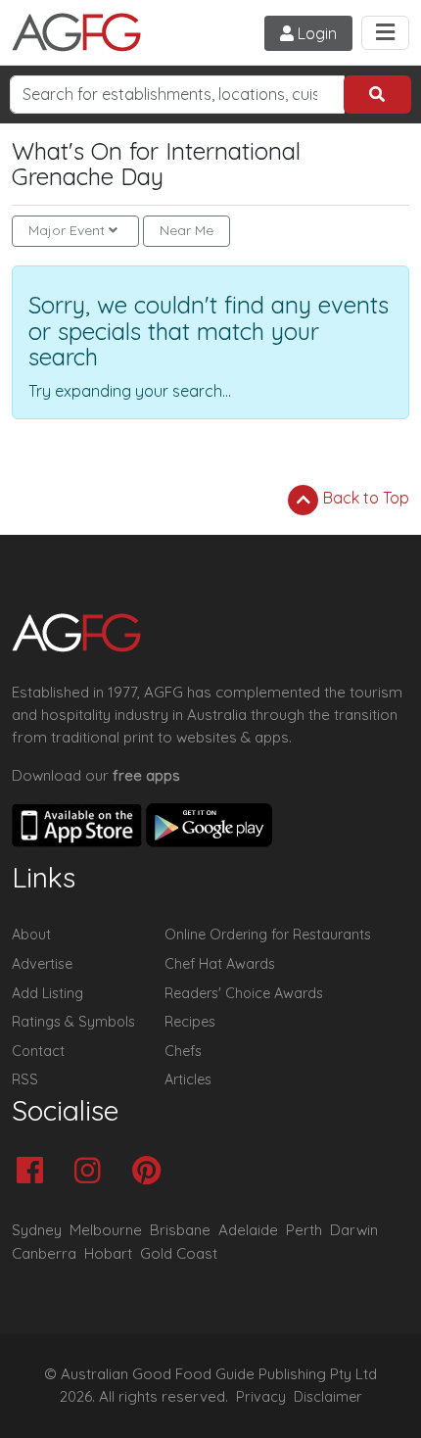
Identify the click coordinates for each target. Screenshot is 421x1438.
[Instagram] (93, 1172)
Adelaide (248, 1230)
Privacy (261, 1397)
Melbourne (106, 1230)
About (31, 934)
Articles (187, 1079)
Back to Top (364, 497)
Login (315, 33)
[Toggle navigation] (385, 33)
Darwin (354, 1230)
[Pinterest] (151, 1172)
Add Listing (47, 993)
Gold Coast (178, 1253)
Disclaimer (328, 1397)
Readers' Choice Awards (243, 993)
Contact (38, 1051)
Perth (304, 1230)
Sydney (37, 1230)
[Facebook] (35, 1172)
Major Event (66, 230)
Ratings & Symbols (73, 1022)
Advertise (42, 964)
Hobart (108, 1253)
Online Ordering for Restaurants (267, 934)
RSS (25, 1079)
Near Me (186, 230)
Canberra (44, 1253)
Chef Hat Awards (219, 964)
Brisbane (180, 1230)
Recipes (189, 1022)
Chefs (183, 1051)
